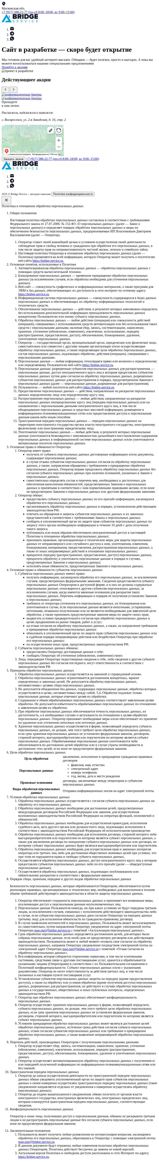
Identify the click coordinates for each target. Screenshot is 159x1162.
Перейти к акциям (15, 67)
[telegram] (12, 34)
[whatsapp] (12, 39)
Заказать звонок (13, 159)
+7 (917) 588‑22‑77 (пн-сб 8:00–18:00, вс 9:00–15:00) (38, 12)
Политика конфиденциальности (73, 194)
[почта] (12, 29)
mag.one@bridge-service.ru (52, 930)
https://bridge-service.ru (48, 260)
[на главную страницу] (20, 21)
